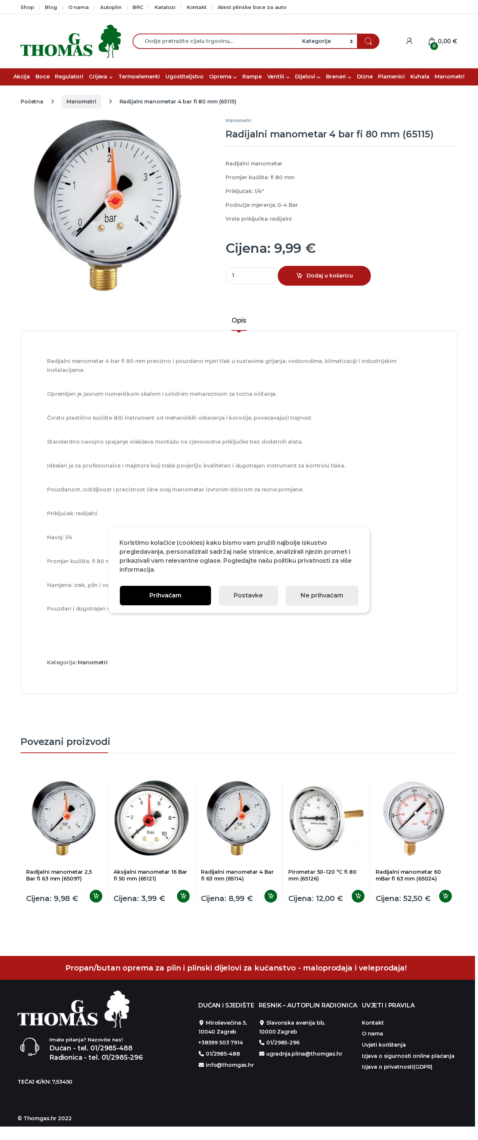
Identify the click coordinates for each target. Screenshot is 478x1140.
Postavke (248, 595)
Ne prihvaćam (322, 595)
